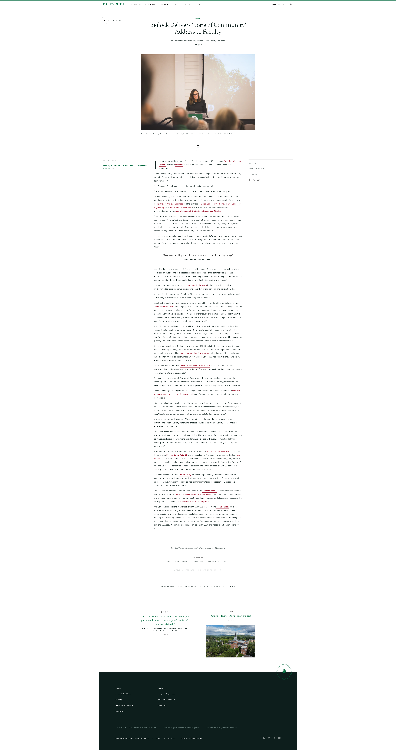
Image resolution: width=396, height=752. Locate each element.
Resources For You (275, 4)
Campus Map (120, 711)
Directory (119, 700)
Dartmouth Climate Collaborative (195, 365)
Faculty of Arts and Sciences (170, 203)
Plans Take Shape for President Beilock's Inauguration (181, 728)
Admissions (136, 4)
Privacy (158, 738)
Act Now (211, 706)
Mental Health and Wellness (188, 562)
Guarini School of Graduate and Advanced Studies (198, 211)
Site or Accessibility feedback (191, 738)
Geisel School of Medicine (212, 203)
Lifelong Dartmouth (184, 570)
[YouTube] (279, 739)
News (187, 4)
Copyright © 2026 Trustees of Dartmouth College (132, 738)
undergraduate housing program (194, 353)
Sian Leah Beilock (187, 587)
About (178, 4)
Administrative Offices (123, 694)
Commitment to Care (163, 306)
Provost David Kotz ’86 (176, 455)
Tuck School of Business (180, 207)
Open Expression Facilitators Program (193, 494)
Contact (118, 688)
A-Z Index (171, 738)
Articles (198, 18)
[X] (269, 739)
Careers (160, 688)
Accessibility (162, 705)
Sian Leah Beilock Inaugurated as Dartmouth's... (222, 728)
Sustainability (167, 587)
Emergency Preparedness (166, 694)
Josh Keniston (222, 506)
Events (166, 562)
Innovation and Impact (209, 570)
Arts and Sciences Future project (221, 451)
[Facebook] (264, 739)
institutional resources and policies (194, 501)
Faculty (232, 587)
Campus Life (165, 4)
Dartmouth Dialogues (197, 285)
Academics (150, 4)
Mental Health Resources (166, 700)
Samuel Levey (185, 474)
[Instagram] (274, 739)
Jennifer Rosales (209, 490)
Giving (197, 4)
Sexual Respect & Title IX (124, 705)
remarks (179, 164)
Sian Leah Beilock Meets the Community (142, 728)
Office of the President (212, 587)
